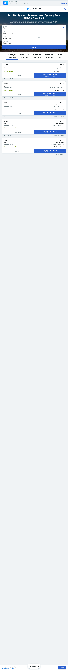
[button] (12, 56)
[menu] (3, 9)
